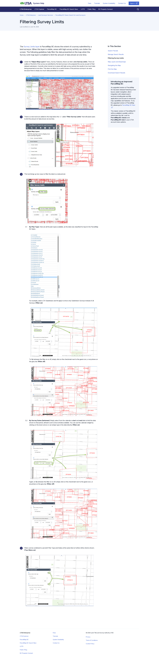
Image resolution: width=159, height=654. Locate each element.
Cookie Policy (90, 643)
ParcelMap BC (52, 9)
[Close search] (137, 9)
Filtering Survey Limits (116, 58)
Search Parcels (113, 51)
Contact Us (122, 3)
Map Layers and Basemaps (117, 62)
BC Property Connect (105, 9)
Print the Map (112, 69)
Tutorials (97, 3)
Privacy (88, 637)
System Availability (109, 3)
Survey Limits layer (32, 46)
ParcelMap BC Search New (69, 9)
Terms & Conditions (92, 640)
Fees (89, 3)
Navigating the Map (114, 65)
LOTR (83, 9)
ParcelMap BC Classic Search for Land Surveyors (70, 15)
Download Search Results (116, 73)
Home (21, 15)
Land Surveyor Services (45, 15)
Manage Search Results (116, 54)
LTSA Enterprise (26, 9)
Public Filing (91, 9)
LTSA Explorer (39, 9)
